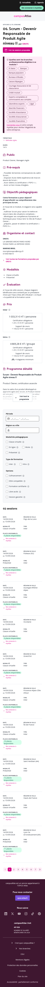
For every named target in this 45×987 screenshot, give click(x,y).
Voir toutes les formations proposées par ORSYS (22, 260)
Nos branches (24, 948)
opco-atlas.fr (22, 898)
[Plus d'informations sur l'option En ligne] (17, 447)
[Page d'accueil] (22, 16)
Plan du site (22, 976)
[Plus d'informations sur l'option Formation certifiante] (28, 486)
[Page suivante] (40, 869)
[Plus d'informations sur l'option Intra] (28, 464)
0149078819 (8, 253)
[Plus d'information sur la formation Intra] (9, 337)
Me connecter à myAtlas (32, 8)
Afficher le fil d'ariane (12, 24)
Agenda (40, 2)
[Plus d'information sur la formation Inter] (9, 310)
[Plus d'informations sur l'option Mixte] (32, 447)
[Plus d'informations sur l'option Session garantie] (24, 497)
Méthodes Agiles (11, 140)
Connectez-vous (13, 125)
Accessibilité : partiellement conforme (22, 982)
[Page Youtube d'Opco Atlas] (19, 914)
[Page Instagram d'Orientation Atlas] (25, 914)
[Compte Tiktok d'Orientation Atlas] (32, 914)
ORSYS (25, 44)
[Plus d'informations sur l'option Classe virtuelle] (23, 442)
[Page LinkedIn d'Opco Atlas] (5, 914)
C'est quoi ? (25, 943)
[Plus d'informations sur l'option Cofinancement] (23, 476)
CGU (22, 954)
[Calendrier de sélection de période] (8, 418)
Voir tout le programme (24, 398)
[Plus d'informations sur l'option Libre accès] (20, 492)
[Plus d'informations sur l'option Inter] (15, 464)
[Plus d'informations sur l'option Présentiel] (19, 453)
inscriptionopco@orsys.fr (13, 251)
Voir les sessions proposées (19, 50)
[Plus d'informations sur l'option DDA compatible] (24, 481)
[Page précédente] (5, 869)
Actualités (26, 2)
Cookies (22, 971)
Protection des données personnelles (22, 965)
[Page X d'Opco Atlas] (12, 914)
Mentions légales (23, 959)
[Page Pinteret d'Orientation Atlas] (39, 914)
